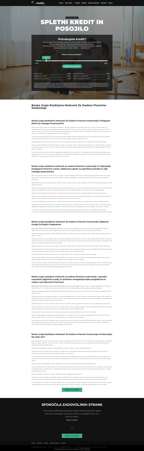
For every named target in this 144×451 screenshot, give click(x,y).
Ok (81, 449)
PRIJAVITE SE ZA (72, 66)
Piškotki (84, 3)
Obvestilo (104, 3)
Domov (61, 3)
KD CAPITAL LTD (63, 447)
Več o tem (87, 449)
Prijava (110, 3)
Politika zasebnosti (93, 3)
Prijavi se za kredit (72, 390)
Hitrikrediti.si (36, 447)
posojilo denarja (52, 193)
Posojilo (77, 3)
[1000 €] (46, 61)
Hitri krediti (68, 3)
